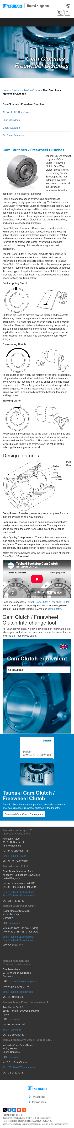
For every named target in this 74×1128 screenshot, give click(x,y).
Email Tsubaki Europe (14, 856)
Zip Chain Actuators (13, 135)
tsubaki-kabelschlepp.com (23, 981)
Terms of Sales (39, 1102)
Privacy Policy (38, 1096)
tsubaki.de (14, 923)
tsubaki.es (14, 1019)
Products (17, 90)
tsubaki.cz (14, 1057)
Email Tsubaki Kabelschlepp (18, 991)
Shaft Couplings (11, 120)
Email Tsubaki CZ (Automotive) (19, 1067)
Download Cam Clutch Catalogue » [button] (24, 814)
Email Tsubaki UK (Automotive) (19, 895)
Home (6, 90)
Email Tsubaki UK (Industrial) (18, 892)
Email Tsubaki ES (12, 1029)
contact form (54, 608)
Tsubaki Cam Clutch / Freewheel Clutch (48, 602)
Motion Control (32, 90)
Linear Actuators (11, 127)
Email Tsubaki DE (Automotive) (19, 940)
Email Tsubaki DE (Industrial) (18, 936)
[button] (60, 12)
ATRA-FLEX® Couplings (16, 112)
